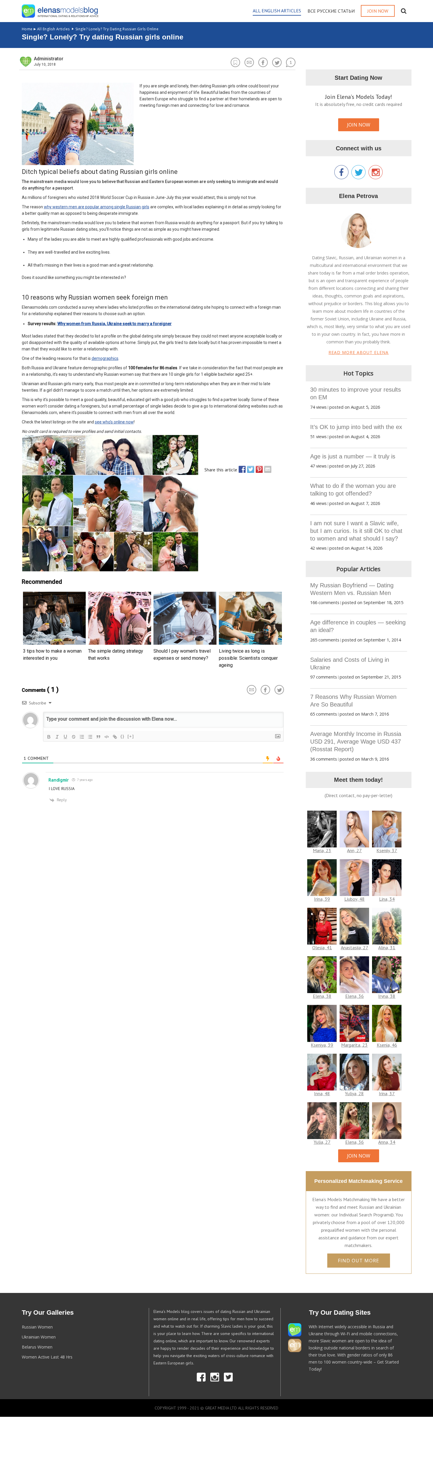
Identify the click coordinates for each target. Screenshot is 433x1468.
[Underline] (65, 736)
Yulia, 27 (322, 1142)
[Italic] (57, 736)
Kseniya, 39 (322, 1045)
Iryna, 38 (386, 996)
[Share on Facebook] (240, 469)
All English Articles (46, 28)
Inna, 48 (322, 1093)
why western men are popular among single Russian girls (96, 207)
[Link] (115, 736)
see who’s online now (114, 422)
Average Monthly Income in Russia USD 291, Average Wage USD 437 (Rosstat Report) (355, 741)
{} (122, 736)
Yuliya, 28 (354, 1093)
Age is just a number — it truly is (352, 456)
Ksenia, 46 (387, 1045)
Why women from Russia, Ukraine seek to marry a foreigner (114, 323)
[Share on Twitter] (249, 469)
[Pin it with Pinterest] (257, 469)
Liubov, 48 (354, 899)
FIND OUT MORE (358, 1260)
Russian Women (37, 1327)
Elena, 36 (354, 996)
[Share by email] (266, 469)
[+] (131, 736)
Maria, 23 (322, 850)
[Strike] (74, 736)
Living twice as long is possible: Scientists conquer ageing (248, 658)
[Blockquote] (98, 736)
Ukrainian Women (39, 1337)
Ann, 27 (354, 850)
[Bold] (49, 736)
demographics (105, 358)
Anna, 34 (386, 1142)
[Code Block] (107, 736)
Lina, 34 (387, 899)
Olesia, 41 (322, 947)
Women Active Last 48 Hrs (47, 1357)
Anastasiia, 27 (354, 947)
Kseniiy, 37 (386, 850)
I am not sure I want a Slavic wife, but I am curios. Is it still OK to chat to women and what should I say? (356, 531)
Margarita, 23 (354, 1045)
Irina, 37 (387, 1093)
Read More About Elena (358, 352)
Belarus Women (37, 1347)
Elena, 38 (322, 996)
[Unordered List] (90, 736)
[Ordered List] (82, 736)
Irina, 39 (322, 899)
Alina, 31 (386, 947)
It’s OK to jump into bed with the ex (356, 427)
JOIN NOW (358, 125)
